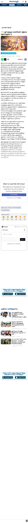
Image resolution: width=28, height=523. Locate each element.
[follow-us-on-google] (25, 59)
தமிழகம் (19, 5)
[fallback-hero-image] (6, 315)
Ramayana (10, 207)
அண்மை (4, 5)
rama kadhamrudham (5, 210)
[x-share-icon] (5, 60)
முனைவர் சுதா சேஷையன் (9, 53)
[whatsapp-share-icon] (2, 60)
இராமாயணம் (4, 207)
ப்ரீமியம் (12, 5)
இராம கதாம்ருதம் (17, 207)
